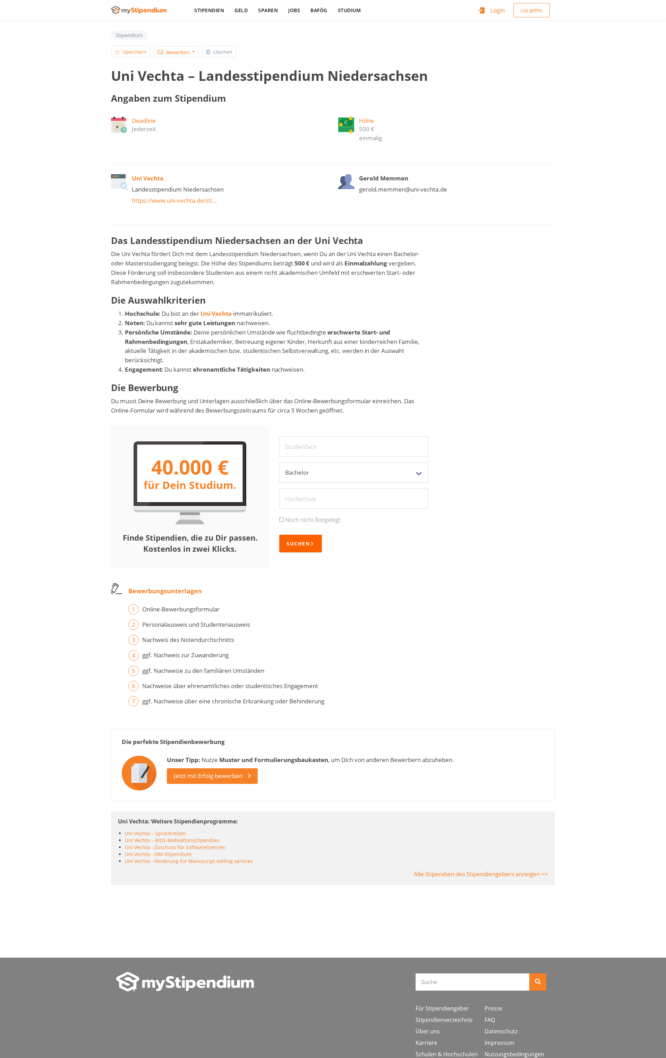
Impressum (499, 1043)
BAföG (318, 10)
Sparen (268, 10)
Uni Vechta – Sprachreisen (155, 833)
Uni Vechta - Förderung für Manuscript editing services (189, 861)
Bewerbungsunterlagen (165, 591)
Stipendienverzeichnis (444, 1020)
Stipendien (209, 10)
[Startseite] (141, 10)
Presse (493, 1008)
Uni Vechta (216, 314)
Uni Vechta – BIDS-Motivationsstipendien (172, 840)
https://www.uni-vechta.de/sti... (174, 200)
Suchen (298, 543)
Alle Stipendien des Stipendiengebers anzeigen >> (481, 874)
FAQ (490, 1020)
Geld (241, 10)
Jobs (294, 10)
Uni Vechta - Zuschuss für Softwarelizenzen (175, 847)
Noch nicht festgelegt (313, 520)
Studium (349, 10)
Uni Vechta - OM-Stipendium (158, 854)
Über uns (428, 1031)
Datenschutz (501, 1031)
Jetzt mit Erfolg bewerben (208, 776)
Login (497, 10)
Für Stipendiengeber (442, 1008)
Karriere (426, 1043)
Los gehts (532, 10)
